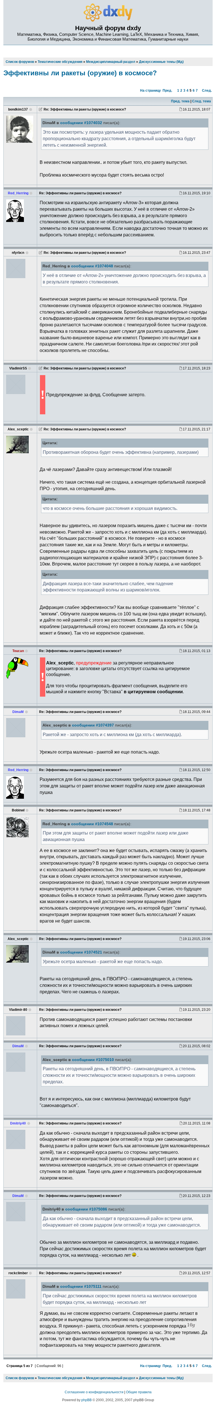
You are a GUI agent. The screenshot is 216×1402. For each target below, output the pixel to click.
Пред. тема (180, 101)
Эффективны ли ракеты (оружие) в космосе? (80, 73)
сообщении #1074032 (81, 123)
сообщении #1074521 (81, 952)
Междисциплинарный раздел (110, 1378)
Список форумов (20, 1378)
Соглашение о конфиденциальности (94, 1392)
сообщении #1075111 (81, 1286)
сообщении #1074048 (92, 266)
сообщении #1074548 (92, 824)
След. (207, 91)
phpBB (86, 1400)
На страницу (150, 91)
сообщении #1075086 (86, 1209)
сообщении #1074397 (93, 725)
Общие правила (139, 1392)
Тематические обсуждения (60, 1378)
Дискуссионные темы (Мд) (161, 1378)
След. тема (201, 101)
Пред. (167, 91)
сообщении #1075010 (93, 1060)
